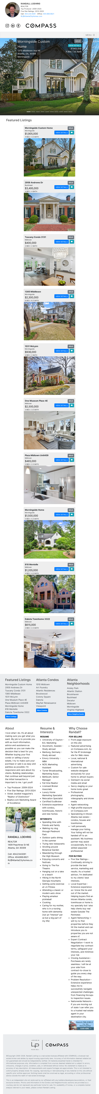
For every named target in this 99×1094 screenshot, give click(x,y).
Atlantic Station (74, 691)
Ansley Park (73, 688)
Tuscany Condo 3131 (15, 690)
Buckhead (72, 697)
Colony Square (43, 696)
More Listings (11, 716)
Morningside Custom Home (18, 684)
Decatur (71, 700)
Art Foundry (42, 687)
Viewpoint (41, 706)
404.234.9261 (30, 14)
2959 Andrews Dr (13, 687)
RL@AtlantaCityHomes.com (31, 16)
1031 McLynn (11, 696)
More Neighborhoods (76, 714)
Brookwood (41, 693)
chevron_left (7, 76)
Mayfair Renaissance (46, 703)
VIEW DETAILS (75, 45)
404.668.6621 (48, 14)
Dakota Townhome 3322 (17, 712)
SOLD (77, 41)
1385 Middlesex (12, 693)
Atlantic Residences (45, 690)
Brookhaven (73, 694)
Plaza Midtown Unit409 (16, 703)
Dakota (39, 700)
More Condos (42, 710)
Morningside (73, 706)
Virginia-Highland (75, 709)
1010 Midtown (43, 684)
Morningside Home (14, 706)
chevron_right (91, 76)
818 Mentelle (11, 709)
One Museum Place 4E (16, 700)
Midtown (71, 703)
